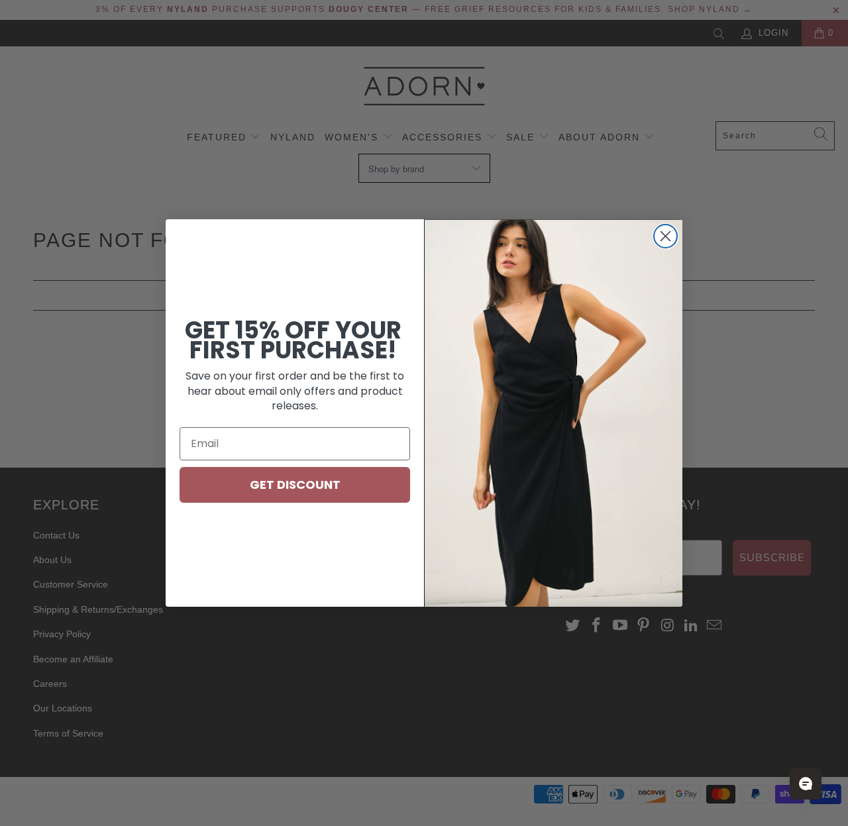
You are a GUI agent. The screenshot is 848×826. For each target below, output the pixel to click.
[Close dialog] (665, 236)
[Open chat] (806, 784)
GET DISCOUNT (295, 484)
